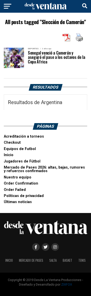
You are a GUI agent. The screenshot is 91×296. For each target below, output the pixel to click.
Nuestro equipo (17, 177)
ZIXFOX (66, 284)
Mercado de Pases (31, 260)
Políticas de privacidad (24, 196)
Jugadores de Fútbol (22, 161)
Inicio (8, 155)
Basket (67, 260)
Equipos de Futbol (20, 149)
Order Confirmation (21, 183)
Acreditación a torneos (24, 136)
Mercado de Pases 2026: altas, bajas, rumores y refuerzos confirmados (44, 169)
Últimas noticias (18, 202)
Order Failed (15, 190)
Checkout (12, 142)
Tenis (82, 260)
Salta (53, 260)
